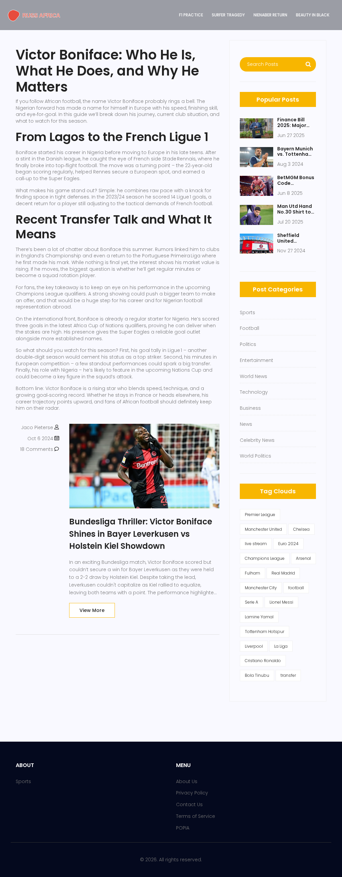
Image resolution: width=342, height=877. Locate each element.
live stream (256, 543)
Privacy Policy (192, 792)
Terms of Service (195, 816)
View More (92, 610)
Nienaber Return (270, 15)
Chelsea (301, 529)
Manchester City (261, 588)
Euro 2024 (288, 543)
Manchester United (263, 529)
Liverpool (254, 646)
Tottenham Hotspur (264, 631)
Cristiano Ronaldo (263, 660)
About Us (186, 781)
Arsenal (303, 558)
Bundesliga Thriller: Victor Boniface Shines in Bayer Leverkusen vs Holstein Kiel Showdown (140, 533)
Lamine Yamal (259, 617)
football (296, 588)
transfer (288, 675)
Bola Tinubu (257, 675)
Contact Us (189, 804)
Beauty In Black (312, 15)
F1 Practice (191, 15)
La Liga (281, 646)
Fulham (252, 573)
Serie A (251, 602)
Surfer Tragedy (228, 15)
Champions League (265, 558)
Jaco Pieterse (37, 427)
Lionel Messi (281, 602)
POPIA (182, 828)
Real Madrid (283, 573)
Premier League (260, 514)
